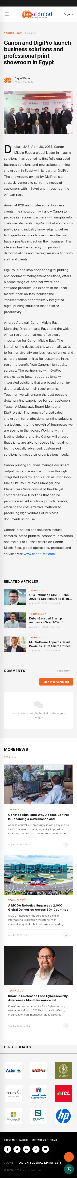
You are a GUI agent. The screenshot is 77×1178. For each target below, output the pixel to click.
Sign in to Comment (56, 681)
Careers (23, 1140)
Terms (53, 1140)
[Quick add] (69, 1157)
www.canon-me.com (39, 554)
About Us (9, 1140)
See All (8, 757)
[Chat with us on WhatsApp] (69, 1169)
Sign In (68, 14)
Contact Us (39, 1140)
